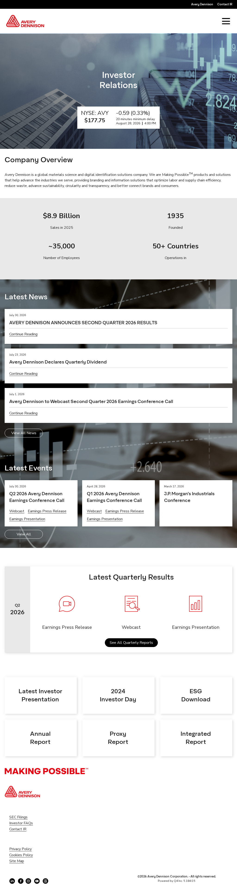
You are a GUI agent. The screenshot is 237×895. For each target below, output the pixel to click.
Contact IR (224, 4)
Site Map (23, 861)
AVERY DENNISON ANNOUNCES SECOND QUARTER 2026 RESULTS (83, 322)
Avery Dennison (202, 4)
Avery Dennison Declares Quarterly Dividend (58, 362)
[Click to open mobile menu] (226, 21)
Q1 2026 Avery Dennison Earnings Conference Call (114, 497)
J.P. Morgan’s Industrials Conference (189, 497)
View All (24, 534)
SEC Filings (24, 817)
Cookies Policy (27, 855)
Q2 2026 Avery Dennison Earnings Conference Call (36, 497)
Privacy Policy (26, 849)
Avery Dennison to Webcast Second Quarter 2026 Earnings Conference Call (91, 401)
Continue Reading (23, 334)
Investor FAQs (27, 823)
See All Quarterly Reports (131, 642)
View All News (23, 433)
